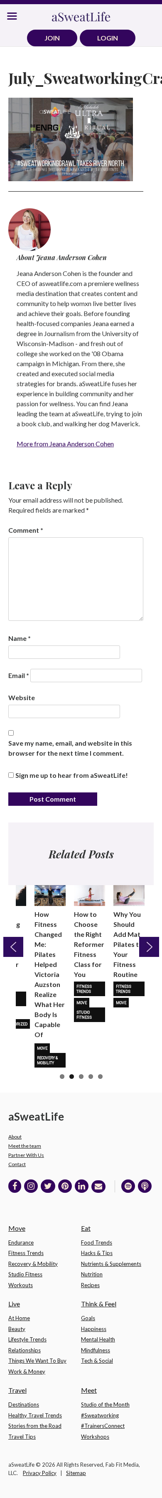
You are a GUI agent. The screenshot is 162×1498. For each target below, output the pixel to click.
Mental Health (98, 1339)
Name (19, 638)
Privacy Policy (39, 1473)
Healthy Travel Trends (35, 1415)
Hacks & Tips (97, 1253)
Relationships (24, 1350)
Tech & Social (97, 1360)
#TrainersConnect (103, 1425)
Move (42, 1048)
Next (149, 947)
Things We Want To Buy (37, 1360)
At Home (19, 1318)
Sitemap (76, 1473)
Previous (13, 947)
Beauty (16, 1329)
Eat (86, 1228)
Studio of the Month (105, 1404)
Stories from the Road (34, 1425)
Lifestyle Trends (27, 1339)
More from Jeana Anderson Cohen (65, 444)
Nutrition (92, 1274)
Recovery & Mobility (47, 1060)
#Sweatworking (100, 1415)
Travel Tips (22, 1436)
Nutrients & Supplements (111, 1263)
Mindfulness (95, 1350)
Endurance (21, 1242)
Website (21, 697)
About (15, 1137)
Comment (25, 530)
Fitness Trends (84, 989)
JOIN (52, 38)
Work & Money (26, 1371)
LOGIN (107, 38)
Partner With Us (26, 1155)
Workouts (20, 1285)
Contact (17, 1164)
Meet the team (24, 1146)
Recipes (90, 1285)
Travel (17, 1390)
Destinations (23, 1404)
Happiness (93, 1329)
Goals (88, 1318)
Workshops (95, 1436)
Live (14, 1304)
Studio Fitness (84, 1015)
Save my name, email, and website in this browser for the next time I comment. (70, 748)
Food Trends (96, 1242)
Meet (89, 1390)
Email (18, 675)
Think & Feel (98, 1304)
